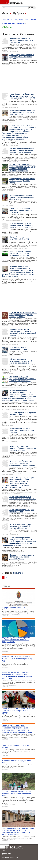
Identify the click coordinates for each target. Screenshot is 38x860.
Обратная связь (6, 804)
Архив (14, 20)
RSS (17, 808)
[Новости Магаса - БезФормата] (11, 2)
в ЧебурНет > (8, 27)
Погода (33, 20)
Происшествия (8, 23)
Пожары (21, 23)
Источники (23, 20)
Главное (5, 20)
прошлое (18, 524)
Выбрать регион (6, 806)
